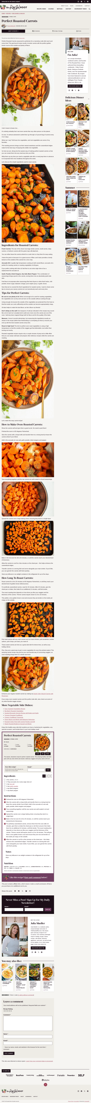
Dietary (68, 9)
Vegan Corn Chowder (7, 982)
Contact (87, 5)
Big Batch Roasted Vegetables (14, 711)
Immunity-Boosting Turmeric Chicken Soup (33, 985)
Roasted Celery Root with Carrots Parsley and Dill (20, 722)
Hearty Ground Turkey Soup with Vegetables (20, 985)
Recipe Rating (8, 1009)
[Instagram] (78, 1)
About (22, 1096)
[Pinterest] (87, 1)
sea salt (12, 784)
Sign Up (48, 909)
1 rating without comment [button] (25, 995)
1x (44, 776)
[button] (2, 17)
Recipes (8, 13)
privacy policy (22, 38)
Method (59, 9)
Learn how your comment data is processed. (39, 1061)
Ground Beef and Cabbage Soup (71, 178)
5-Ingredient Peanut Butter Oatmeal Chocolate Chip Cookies (83, 213)
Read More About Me (38, 947)
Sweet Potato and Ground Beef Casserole (83, 151)
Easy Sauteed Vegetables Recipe (15, 709)
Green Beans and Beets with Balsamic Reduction (20, 719)
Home (3, 13)
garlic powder (14, 786)
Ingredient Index (80, 9)
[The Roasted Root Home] (13, 7)
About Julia (64, 5)
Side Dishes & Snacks (18, 13)
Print (47, 753)
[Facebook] (81, 1)
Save (37, 753)
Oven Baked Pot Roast (70, 122)
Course (51, 9)
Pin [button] (43, 753)
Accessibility (76, 1101)
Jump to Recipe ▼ (13, 31)
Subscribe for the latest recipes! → (11, 1)
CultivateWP (86, 1101)
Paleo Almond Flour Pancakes (69, 269)
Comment (7, 1015)
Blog (71, 5)
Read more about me (75, 86)
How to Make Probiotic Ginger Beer (83, 241)
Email (30, 767)
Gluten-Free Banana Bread (83, 268)
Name (7, 906)
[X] (84, 1)
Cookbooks (79, 5)
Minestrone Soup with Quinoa (70, 241)
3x (50, 776)
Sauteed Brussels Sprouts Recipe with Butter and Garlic (22, 713)
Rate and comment (32, 877)
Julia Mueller (11, 26)
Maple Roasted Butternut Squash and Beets (18, 724)
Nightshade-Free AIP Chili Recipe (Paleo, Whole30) (48, 985)
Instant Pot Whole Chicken (82, 123)
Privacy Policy (71, 1101)
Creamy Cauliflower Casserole (14, 717)
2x (47, 776)
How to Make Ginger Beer (71, 210)
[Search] (89, 8)
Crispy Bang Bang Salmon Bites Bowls (71, 150)
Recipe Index (41, 9)
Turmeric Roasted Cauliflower (14, 715)
